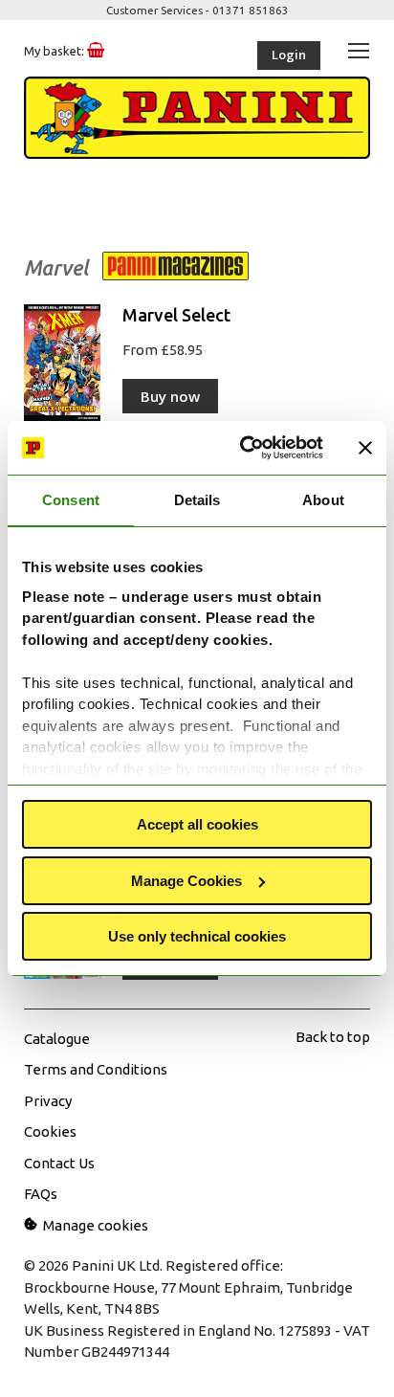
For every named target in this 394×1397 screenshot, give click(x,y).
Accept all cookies (197, 824)
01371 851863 (250, 10)
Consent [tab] (70, 500)
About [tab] (323, 500)
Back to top (333, 1037)
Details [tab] (197, 500)
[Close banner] (365, 448)
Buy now (170, 396)
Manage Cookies (186, 881)
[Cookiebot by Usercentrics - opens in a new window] (243, 447)
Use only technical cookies (197, 936)
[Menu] (358, 49)
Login (289, 54)
